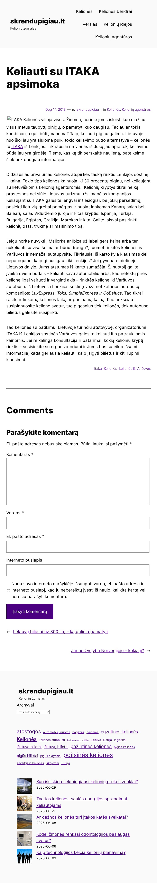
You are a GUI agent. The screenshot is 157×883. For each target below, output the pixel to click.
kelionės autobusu (52, 740)
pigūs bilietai (27, 756)
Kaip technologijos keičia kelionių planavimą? (81, 852)
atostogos (29, 731)
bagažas (78, 732)
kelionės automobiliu (78, 740)
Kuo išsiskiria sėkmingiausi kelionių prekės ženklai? (87, 781)
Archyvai (25, 705)
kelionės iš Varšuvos (135, 368)
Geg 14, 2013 (55, 109)
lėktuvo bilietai (29, 747)
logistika (120, 740)
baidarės (92, 732)
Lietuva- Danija (101, 740)
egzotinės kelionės (119, 731)
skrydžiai (52, 763)
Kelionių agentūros (136, 109)
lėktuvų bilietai (56, 747)
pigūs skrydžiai (50, 756)
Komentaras (19, 454)
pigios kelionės (124, 747)
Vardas (15, 512)
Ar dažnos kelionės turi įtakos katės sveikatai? (82, 817)
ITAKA (17, 146)
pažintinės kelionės (91, 746)
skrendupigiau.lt (37, 21)
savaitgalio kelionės (30, 763)
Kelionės (113, 109)
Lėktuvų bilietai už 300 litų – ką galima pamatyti (60, 631)
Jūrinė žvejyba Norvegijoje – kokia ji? (107, 650)
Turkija (65, 763)
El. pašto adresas (25, 536)
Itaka (98, 368)
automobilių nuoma (56, 732)
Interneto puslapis (24, 560)
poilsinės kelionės (88, 754)
